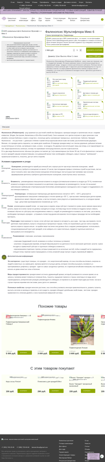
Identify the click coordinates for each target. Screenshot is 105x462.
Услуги (81, 2)
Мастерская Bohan (65, 458)
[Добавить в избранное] (40, 32)
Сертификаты (44, 2)
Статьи (27, 2)
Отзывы (34, 2)
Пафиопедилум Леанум (78, 348)
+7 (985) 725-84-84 (23, 447)
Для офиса (62, 446)
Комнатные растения (66, 440)
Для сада (62, 449)
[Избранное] (92, 5)
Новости (20, 2)
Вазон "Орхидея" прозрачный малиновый (80, 385)
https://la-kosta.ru (7, 458)
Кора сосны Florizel (13, 381)
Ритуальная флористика (67, 460)
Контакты (89, 2)
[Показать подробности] (62, 84)
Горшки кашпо (64, 452)
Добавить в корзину (94, 50)
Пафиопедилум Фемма (46, 319)
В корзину (23, 352)
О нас (13, 2)
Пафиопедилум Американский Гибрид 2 (17, 323)
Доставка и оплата (70, 2)
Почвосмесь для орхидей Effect (49, 381)
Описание (6, 127)
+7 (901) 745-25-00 (8, 447)
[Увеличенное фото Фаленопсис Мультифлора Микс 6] (22, 32)
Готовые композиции (66, 443)
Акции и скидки (56, 2)
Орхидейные (9, 26)
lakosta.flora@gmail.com (40, 447)
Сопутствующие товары (67, 455)
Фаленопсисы (20, 26)
